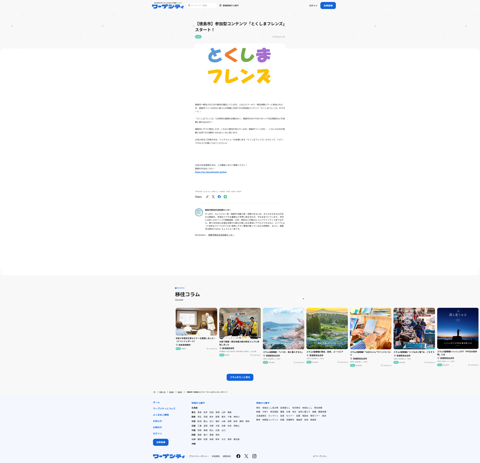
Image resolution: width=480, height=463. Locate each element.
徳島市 (180, 392)
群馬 (218, 416)
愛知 (248, 421)
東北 (194, 412)
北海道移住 (261, 416)
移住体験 (318, 408)
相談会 (305, 416)
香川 (206, 434)
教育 (258, 420)
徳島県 (171, 392)
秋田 (212, 412)
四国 (194, 434)
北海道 (195, 407)
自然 (306, 420)
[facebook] (219, 196)
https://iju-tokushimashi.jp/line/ (211, 171)
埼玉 (200, 416)
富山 (206, 421)
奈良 (230, 425)
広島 (218, 430)
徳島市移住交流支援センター (221, 234)
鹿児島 (237, 439)
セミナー (290, 416)
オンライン (273, 416)
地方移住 (296, 408)
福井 (218, 421)
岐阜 (236, 421)
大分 (224, 439)
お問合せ (157, 427)
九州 (194, 439)
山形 (224, 412)
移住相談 (274, 412)
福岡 (200, 439)
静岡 (242, 421)
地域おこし (307, 408)
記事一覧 (162, 392)
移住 (258, 408)
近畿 (194, 425)
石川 (212, 421)
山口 (224, 430)
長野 (230, 421)
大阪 (218, 425)
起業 (298, 416)
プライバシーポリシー (199, 456)
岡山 (212, 430)
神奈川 (237, 416)
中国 (194, 430)
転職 (258, 412)
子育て (265, 412)
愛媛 (212, 434)
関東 (194, 416)
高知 (218, 434)
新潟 (200, 421)
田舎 (282, 416)
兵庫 (224, 425)
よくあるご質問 (161, 414)
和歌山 (237, 425)
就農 (314, 412)
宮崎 (230, 439)
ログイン (313, 5)
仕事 (288, 412)
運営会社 (227, 456)
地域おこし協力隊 (270, 408)
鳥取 (200, 430)
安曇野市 (290, 420)
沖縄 (194, 443)
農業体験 (322, 412)
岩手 (206, 412)
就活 (324, 416)
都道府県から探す (231, 5)
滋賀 (206, 425)
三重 (200, 425)
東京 (224, 416)
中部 (194, 421)
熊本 (218, 439)
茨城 (206, 416)
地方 (294, 412)
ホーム (156, 402)
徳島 (200, 434)
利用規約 (216, 456)
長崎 (212, 439)
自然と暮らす (304, 412)
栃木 (212, 416)
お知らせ (157, 421)
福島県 (299, 420)
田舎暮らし (285, 408)
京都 (212, 425)
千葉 (230, 416)
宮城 (218, 412)
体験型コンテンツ (270, 420)
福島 (230, 412)
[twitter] (213, 196)
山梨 (224, 421)
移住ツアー (315, 416)
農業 (282, 412)
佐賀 (206, 439)
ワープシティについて (164, 408)
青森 (200, 412)
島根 (206, 430)
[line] (225, 196)
